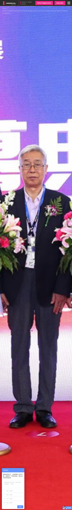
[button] (44, 3)
